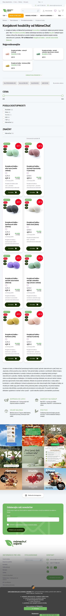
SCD (7, 117)
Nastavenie (35, 613)
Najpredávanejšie (10, 83)
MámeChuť (9, 122)
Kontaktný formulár (55, 577)
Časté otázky (6, 559)
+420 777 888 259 (55, 563)
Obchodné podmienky (9, 585)
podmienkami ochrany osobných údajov (26, 524)
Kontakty (5, 564)
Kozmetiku (35, 30)
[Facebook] (47, 567)
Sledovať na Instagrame (34, 495)
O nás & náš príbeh (8, 575)
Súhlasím (36, 608)
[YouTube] (55, 567)
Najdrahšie (35, 83)
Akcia (7, 112)
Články (20, 2)
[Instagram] (51, 567)
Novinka (8, 115)
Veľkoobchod (6, 567)
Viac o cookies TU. (31, 606)
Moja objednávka (7, 2)
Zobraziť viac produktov (33, 75)
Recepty (26, 2)
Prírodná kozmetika (18, 33)
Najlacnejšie (23, 83)
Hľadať (38, 10)
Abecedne (45, 83)
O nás (15, 2)
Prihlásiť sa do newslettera (16, 530)
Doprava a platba (7, 561)
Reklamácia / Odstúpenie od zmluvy (10, 578)
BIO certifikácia (7, 582)
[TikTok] (47, 571)
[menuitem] (5, 15)
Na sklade (8, 109)
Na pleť (51, 33)
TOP (7, 120)
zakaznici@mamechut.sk (57, 559)
